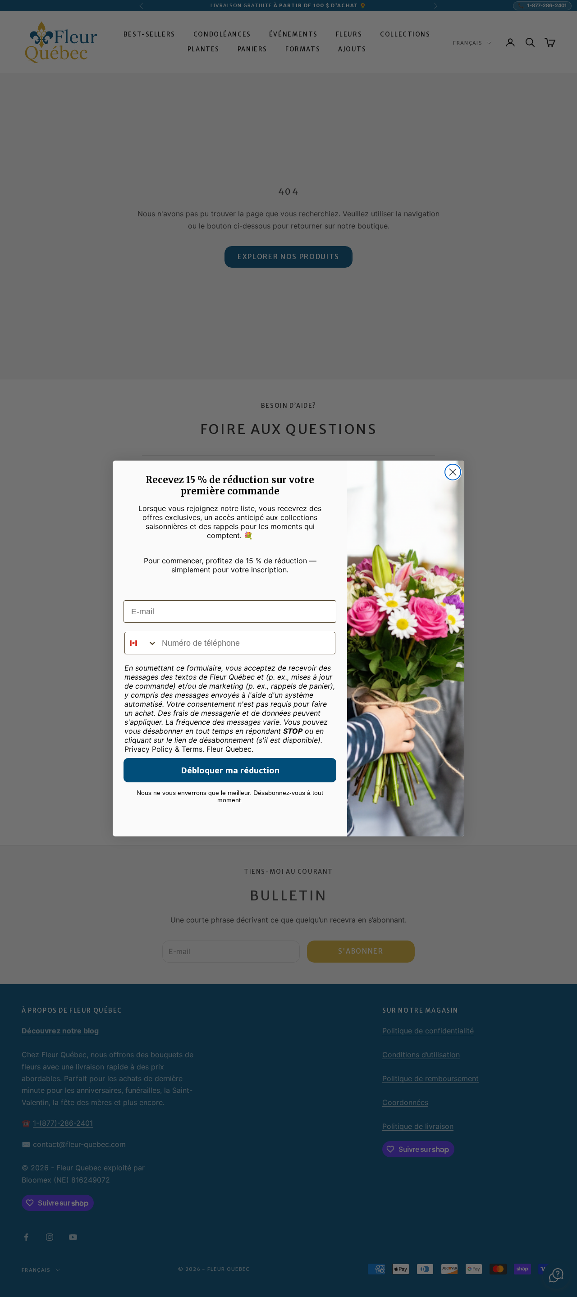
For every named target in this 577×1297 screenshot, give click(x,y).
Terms (192, 749)
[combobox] (141, 643)
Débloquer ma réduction (230, 770)
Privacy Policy (148, 749)
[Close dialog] (453, 472)
